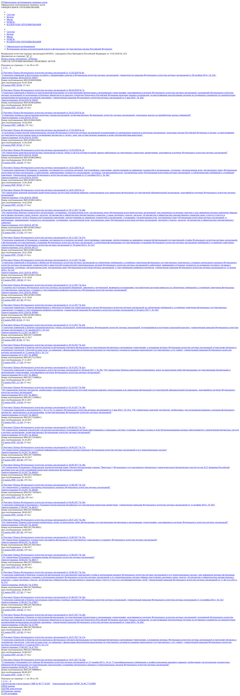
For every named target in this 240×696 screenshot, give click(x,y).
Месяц (10, 19)
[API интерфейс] (9, 693)
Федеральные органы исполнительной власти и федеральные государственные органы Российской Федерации (59, 49)
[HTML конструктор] (11, 688)
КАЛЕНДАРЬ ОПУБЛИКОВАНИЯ (24, 24)
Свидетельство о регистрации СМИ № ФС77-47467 (25, 683)
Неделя (10, 17)
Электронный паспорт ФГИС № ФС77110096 (74, 683)
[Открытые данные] (11, 691)
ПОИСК (11, 22)
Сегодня (11, 14)
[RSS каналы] (8, 686)
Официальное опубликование (21, 46)
